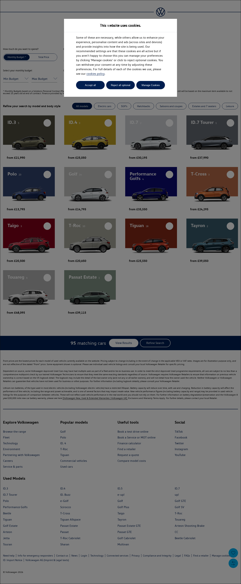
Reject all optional (120, 85)
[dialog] (120, 292)
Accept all (90, 85)
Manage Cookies (151, 85)
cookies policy (95, 73)
